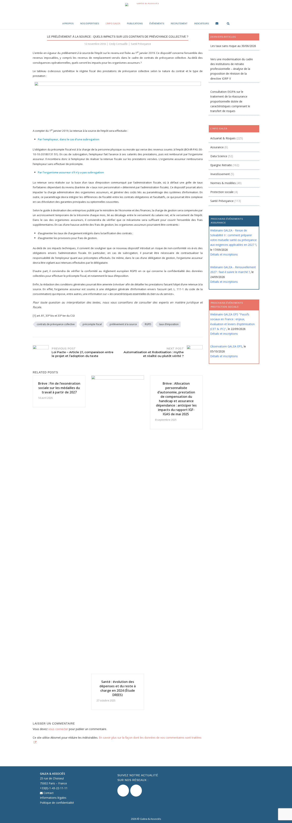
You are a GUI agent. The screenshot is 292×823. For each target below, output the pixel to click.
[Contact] (217, 24)
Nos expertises (89, 23)
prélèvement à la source (123, 324)
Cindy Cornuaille (118, 44)
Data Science (218, 156)
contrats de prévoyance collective (56, 324)
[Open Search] (228, 24)
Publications (135, 23)
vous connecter (58, 729)
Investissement (220, 174)
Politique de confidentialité (57, 802)
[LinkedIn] (136, 791)
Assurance (217, 147)
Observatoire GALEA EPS (226, 346)
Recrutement (179, 23)
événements (156, 23)
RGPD (148, 324)
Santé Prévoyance (141, 44)
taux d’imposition (169, 324)
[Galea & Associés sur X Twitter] (123, 791)
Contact (48, 793)
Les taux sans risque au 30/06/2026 (233, 46)
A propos (67, 23)
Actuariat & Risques (223, 138)
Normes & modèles (223, 183)
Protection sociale (222, 192)
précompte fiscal (92, 324)
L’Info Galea (113, 23)
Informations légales (53, 798)
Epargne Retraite (221, 165)
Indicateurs (201, 23)
